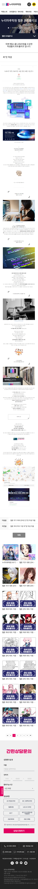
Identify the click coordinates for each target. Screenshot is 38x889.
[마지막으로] (30, 735)
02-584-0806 (11, 846)
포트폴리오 (11, 12)
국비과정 (20, 12)
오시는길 (25, 858)
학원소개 (3, 12)
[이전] (10, 735)
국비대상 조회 (29, 846)
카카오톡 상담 (20, 852)
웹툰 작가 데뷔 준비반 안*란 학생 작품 (22, 520)
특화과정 (28, 12)
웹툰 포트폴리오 (7, 36)
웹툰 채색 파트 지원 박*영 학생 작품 (22, 526)
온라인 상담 (8, 852)
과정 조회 (32, 852)
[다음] (27, 735)
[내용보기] (32, 824)
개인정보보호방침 (7, 858)
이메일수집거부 (17, 858)
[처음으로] (7, 735)
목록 (19, 535)
